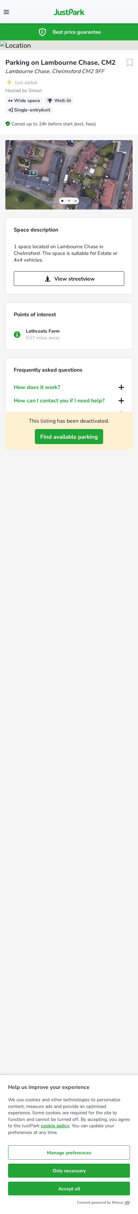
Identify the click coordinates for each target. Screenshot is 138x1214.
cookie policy (55, 1126)
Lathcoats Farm (43, 331)
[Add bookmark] (130, 63)
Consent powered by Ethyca (100, 1202)
